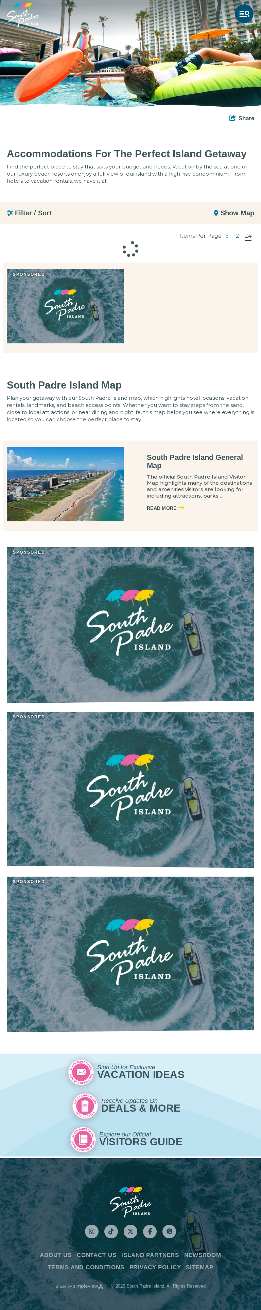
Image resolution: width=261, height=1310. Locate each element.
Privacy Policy (155, 1267)
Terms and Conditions (86, 1267)
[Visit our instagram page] (92, 1231)
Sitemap (199, 1267)
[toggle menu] (244, 13)
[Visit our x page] (130, 1231)
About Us (56, 1255)
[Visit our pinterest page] (169, 1231)
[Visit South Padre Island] (23, 15)
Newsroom (202, 1255)
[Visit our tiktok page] (111, 1231)
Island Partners (150, 1255)
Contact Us (97, 1255)
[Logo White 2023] (131, 1202)
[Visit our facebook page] (150, 1231)
